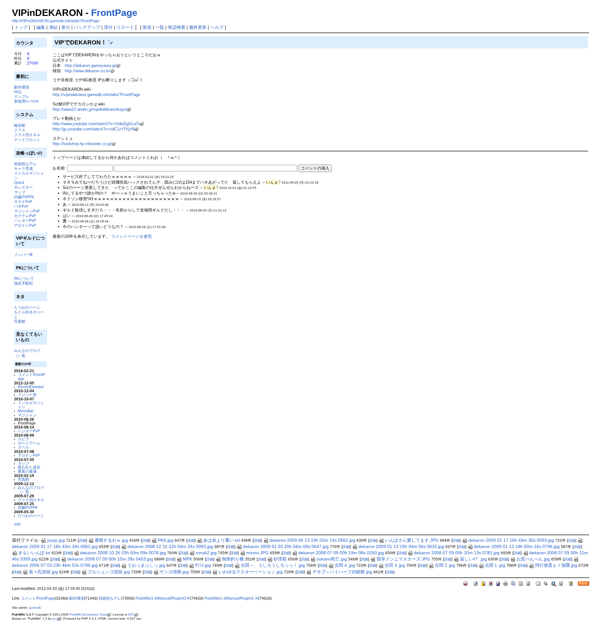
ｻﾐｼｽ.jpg (203, 565)
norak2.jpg (206, 552)
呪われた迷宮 (29, 467)
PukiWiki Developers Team (88, 614)
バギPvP (21, 206)
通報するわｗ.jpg (111, 540)
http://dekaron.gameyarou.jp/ (91, 65)
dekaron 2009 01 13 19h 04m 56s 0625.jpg (401, 546)
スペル (23, 447)
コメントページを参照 (131, 236)
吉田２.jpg (445, 565)
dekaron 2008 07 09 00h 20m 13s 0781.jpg (457, 552)
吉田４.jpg (345, 565)
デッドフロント (27, 140)
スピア (23, 439)
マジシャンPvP (27, 211)
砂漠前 (280, 558)
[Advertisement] (126, 256)
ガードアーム (29, 443)
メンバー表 (23, 254)
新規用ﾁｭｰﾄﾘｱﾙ (26, 101)
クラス (19, 130)
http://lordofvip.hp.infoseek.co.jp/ (82, 143)
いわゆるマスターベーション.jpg (250, 571)
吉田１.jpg (495, 565)
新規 (147, 27)
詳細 (82, 540)
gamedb (35, 607)
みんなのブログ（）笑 (31, 489)
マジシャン (27, 415)
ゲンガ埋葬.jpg (174, 571)
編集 (40, 27)
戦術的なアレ (25, 164)
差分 (65, 27)
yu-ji (55, 618)
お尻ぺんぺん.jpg (533, 558)
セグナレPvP (25, 216)
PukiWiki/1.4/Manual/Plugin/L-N (231, 598)
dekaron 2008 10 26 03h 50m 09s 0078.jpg (123, 552)
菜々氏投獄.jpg (43, 571)
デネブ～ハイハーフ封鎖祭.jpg (342, 571)
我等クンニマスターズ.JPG (403, 558)
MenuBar (25, 411)
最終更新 (198, 27)
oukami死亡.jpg (331, 558)
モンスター (23, 187)
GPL (131, 614)
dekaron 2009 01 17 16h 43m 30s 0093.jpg (511, 540)
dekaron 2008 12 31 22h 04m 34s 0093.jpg (170, 546)
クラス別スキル (27, 135)
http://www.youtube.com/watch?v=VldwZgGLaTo (96, 123)
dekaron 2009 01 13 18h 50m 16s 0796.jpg (517, 546)
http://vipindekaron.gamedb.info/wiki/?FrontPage (96, 94)
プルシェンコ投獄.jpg (109, 571)
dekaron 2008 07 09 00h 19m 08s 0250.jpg (341, 552)
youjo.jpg (56, 540)
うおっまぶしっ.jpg (146, 565)
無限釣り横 (233, 558)
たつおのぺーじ (27, 307)
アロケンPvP (25, 225)
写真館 (19, 321)
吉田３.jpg (395, 565)
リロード (125, 27)
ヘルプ (216, 27)
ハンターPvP (25, 220)
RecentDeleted (31, 387)
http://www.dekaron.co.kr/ (88, 70)
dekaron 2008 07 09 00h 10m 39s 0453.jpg (110, 558)
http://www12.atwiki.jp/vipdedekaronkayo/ (90, 109)
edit (17, 524)
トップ (21, 27)
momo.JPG (257, 552)
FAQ (17, 92)
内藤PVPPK (24, 197)
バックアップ (87, 27)
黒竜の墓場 (27, 471)
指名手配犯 (23, 283)
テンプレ (21, 96)
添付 (108, 27)
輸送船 (19, 125)
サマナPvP (23, 202)
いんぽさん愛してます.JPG (412, 540)
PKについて (24, 278)
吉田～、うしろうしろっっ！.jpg (273, 565)
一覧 (159, 27)
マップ (19, 192)
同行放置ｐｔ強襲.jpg (556, 565)
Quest (19, 182)
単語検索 (176, 27)
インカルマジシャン (31, 405)
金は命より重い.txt (221, 540)
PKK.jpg (165, 540)
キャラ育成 (23, 168)
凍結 (53, 27)
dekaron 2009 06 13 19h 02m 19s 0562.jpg (312, 540)
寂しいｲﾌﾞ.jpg (473, 558)
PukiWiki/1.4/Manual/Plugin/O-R (163, 598)
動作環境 (21, 87)
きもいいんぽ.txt (34, 552)
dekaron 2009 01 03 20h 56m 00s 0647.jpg (286, 546)
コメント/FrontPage (31, 377)
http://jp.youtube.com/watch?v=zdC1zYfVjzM (94, 129)
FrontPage (114, 13)
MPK (187, 558)
